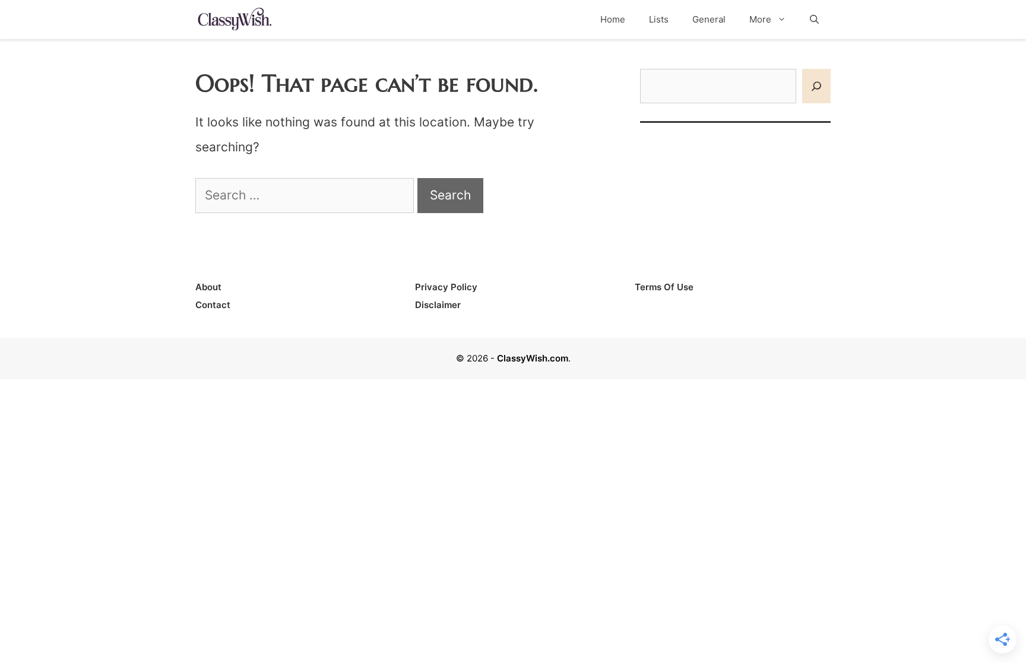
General (709, 19)
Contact (212, 304)
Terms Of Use (664, 287)
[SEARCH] (816, 86)
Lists (659, 19)
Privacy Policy (446, 287)
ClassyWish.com (532, 358)
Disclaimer (438, 304)
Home (612, 19)
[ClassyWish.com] (234, 18)
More (760, 19)
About (208, 287)
